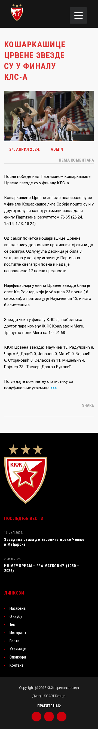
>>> (54, 388)
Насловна (18, 608)
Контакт (16, 665)
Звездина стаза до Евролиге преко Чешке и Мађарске (44, 542)
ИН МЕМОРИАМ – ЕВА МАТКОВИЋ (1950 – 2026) (41, 568)
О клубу (16, 616)
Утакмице (18, 649)
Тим (13, 624)
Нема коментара (76, 160)
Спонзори (18, 657)
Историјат (18, 632)
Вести (14, 640)
